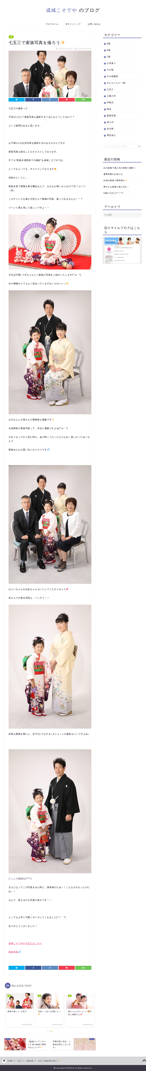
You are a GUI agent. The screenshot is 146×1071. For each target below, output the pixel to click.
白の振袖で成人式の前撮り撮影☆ (120, 168)
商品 (109, 109)
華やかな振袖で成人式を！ (116, 187)
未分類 (110, 128)
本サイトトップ (73, 24)
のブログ (73, 10)
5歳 (108, 50)
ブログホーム (52, 24)
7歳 (11, 37)
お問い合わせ (94, 24)
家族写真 (13, 952)
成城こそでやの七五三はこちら (25, 943)
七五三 (110, 89)
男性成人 (111, 135)
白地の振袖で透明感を (114, 180)
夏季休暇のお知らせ (113, 174)
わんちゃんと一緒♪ (116, 83)
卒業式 (110, 102)
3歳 (108, 43)
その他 (110, 69)
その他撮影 (112, 76)
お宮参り (111, 63)
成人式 (110, 122)
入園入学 (111, 96)
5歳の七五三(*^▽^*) (113, 193)
